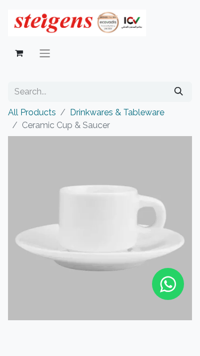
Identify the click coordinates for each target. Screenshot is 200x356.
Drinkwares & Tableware (117, 112)
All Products (32, 112)
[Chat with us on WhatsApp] (168, 284)
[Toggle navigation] (45, 53)
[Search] (178, 92)
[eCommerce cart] (18, 53)
